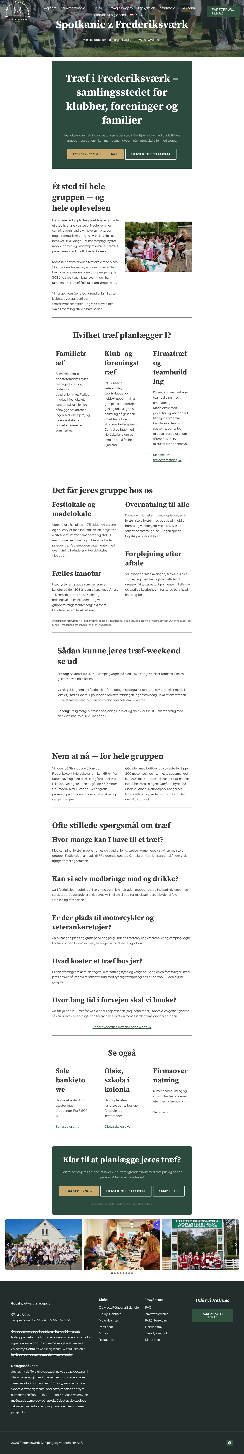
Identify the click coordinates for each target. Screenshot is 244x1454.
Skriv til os (169, 1191)
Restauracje (107, 1340)
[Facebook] (229, 1443)
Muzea (103, 1333)
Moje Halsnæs (109, 1320)
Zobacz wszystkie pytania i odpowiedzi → (122, 1027)
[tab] (112, 1273)
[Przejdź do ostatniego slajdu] (8, 1244)
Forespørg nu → (79, 1191)
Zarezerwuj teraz (223, 11)
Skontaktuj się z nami (110, 15)
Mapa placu (153, 1340)
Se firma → (161, 1112)
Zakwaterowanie (156, 1314)
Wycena (189, 8)
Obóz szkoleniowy (117, 1126)
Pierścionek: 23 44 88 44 (150, 154)
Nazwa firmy (153, 1327)
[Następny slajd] (236, 1244)
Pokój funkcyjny (121, 8)
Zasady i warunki (156, 1333)
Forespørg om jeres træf (95, 154)
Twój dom (49, 8)
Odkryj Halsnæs (110, 1314)
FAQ (148, 1307)
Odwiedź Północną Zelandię (119, 1307)
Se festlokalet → (67, 1126)
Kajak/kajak (146, 8)
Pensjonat (106, 1327)
